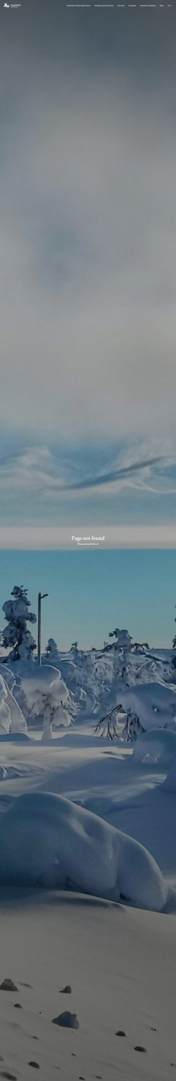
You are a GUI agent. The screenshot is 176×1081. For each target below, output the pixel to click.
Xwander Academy (148, 5)
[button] (172, 5)
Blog (161, 5)
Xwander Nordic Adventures (79, 5)
